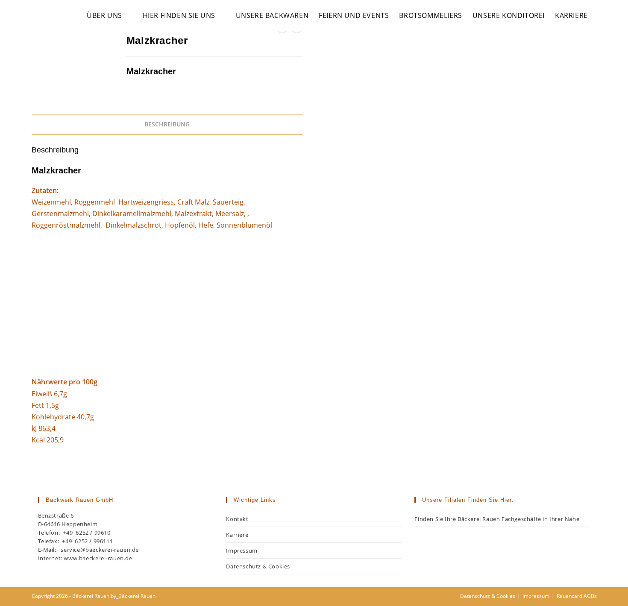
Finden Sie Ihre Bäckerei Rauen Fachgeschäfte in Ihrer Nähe (496, 519)
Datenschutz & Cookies (258, 566)
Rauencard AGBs (577, 596)
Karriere (237, 535)
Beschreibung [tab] (167, 124)
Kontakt (237, 519)
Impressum (241, 550)
